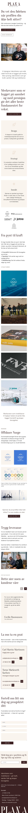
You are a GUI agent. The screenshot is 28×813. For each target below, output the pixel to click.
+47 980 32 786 (6, 793)
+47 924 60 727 (6, 685)
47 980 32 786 (7, 662)
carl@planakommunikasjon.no (10, 658)
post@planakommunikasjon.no (9, 797)
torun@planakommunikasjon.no (11, 681)
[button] (25, 588)
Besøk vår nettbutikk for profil (9, 802)
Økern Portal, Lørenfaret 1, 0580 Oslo (11, 795)
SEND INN (7, 743)
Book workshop (7, 34)
